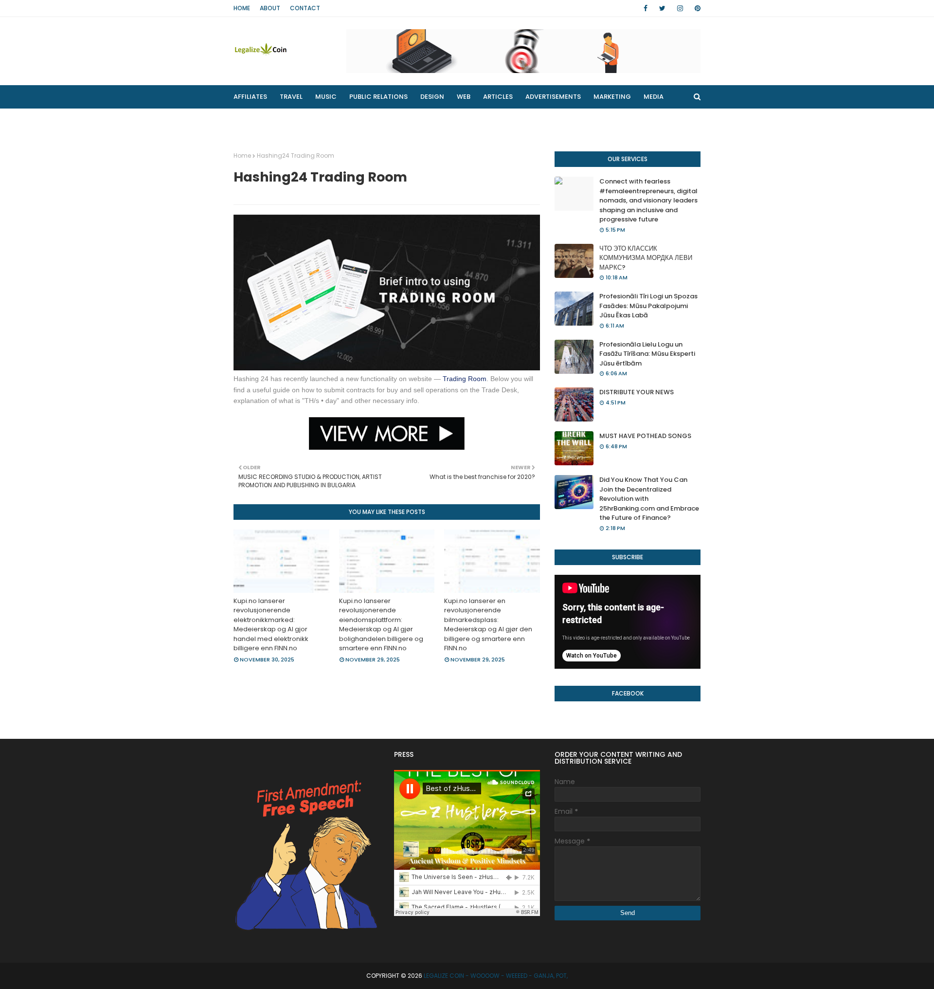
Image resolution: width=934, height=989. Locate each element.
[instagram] (680, 8)
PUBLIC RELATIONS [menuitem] (378, 96)
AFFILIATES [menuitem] (250, 96)
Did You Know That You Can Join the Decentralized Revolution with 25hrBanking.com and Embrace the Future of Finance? (649, 498)
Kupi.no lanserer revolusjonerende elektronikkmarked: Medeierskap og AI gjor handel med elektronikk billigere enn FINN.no (271, 624)
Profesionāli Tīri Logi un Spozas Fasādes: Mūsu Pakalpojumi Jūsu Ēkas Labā (648, 306)
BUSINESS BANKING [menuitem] (270, 120)
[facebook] (645, 8)
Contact (305, 8)
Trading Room (464, 379)
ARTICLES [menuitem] (498, 96)
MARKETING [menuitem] (612, 96)
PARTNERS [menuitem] (335, 120)
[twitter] (662, 8)
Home (242, 8)
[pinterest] (695, 8)
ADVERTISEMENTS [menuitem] (553, 96)
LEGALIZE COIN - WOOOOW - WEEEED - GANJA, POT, (496, 975)
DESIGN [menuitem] (432, 96)
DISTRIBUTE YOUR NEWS (636, 392)
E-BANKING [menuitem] (388, 120)
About (270, 8)
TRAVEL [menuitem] (291, 96)
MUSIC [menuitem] (326, 96)
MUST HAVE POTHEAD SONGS (645, 435)
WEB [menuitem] (463, 96)
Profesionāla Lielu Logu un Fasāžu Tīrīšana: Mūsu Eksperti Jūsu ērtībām (647, 354)
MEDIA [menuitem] (654, 96)
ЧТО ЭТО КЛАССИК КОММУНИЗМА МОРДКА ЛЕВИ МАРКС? (645, 258)
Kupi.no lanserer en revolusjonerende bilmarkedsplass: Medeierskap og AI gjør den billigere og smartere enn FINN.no (488, 624)
